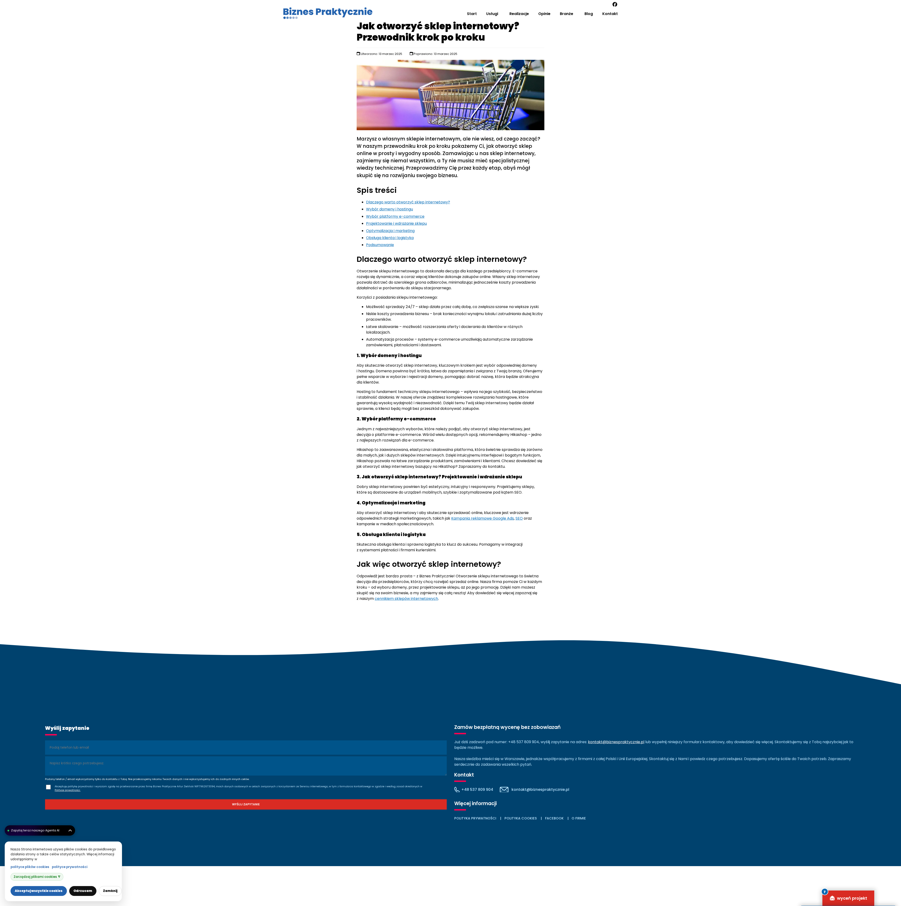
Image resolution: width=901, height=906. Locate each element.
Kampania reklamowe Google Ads (482, 518)
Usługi (492, 13)
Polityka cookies (520, 818)
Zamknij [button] (110, 891)
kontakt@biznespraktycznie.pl (616, 742)
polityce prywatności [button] (70, 867)
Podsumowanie (380, 244)
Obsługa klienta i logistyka (390, 237)
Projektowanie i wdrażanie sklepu (396, 223)
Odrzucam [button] (82, 891)
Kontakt (610, 13)
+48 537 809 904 (477, 789)
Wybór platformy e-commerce (395, 216)
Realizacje (519, 13)
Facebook (554, 818)
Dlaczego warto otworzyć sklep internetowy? (408, 202)
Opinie (544, 13)
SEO (519, 518)
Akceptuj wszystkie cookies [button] (38, 891)
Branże (566, 13)
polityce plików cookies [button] (30, 867)
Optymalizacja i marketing (390, 230)
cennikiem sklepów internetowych (406, 598)
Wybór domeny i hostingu (389, 209)
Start (472, 13)
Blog (588, 13)
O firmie (579, 818)
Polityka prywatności (475, 818)
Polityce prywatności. (67, 790)
